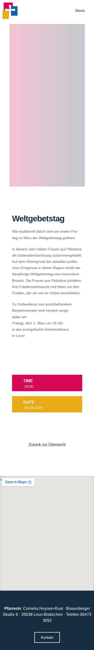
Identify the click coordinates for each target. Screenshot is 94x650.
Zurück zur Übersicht (47, 445)
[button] (83, 11)
